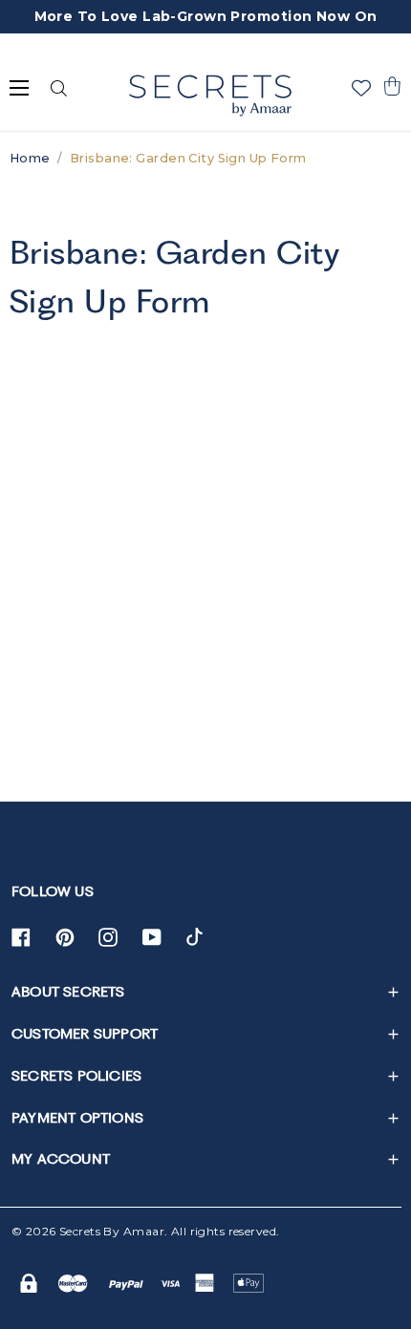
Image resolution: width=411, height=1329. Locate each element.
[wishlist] (361, 87)
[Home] (210, 95)
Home (30, 158)
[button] (391, 86)
